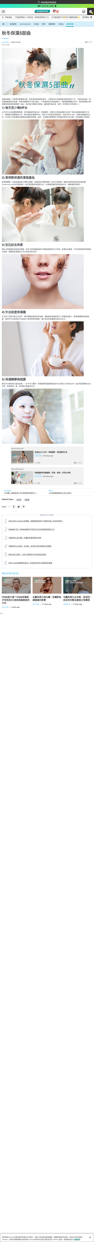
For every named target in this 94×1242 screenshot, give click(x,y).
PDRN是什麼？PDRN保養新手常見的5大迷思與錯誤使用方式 (31, 529)
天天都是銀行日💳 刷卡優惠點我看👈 (55, 17)
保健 (43, 24)
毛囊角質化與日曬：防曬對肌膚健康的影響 (24, 538)
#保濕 (19, 500)
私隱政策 (77, 1239)
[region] (47, 1238)
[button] (90, 11)
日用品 (36, 24)
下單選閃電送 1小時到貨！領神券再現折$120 (22, 17)
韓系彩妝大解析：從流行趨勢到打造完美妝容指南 (27, 555)
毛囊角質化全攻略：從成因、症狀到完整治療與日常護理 (29, 546)
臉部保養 (69, 24)
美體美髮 (51, 24)
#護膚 (27, 500)
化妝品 (60, 24)
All (3, 24)
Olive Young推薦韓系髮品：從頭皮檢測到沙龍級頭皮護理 (30, 563)
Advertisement (25, 24)
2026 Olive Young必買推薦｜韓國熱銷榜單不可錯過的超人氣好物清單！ (35, 521)
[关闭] (90, 1237)
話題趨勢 (13, 24)
